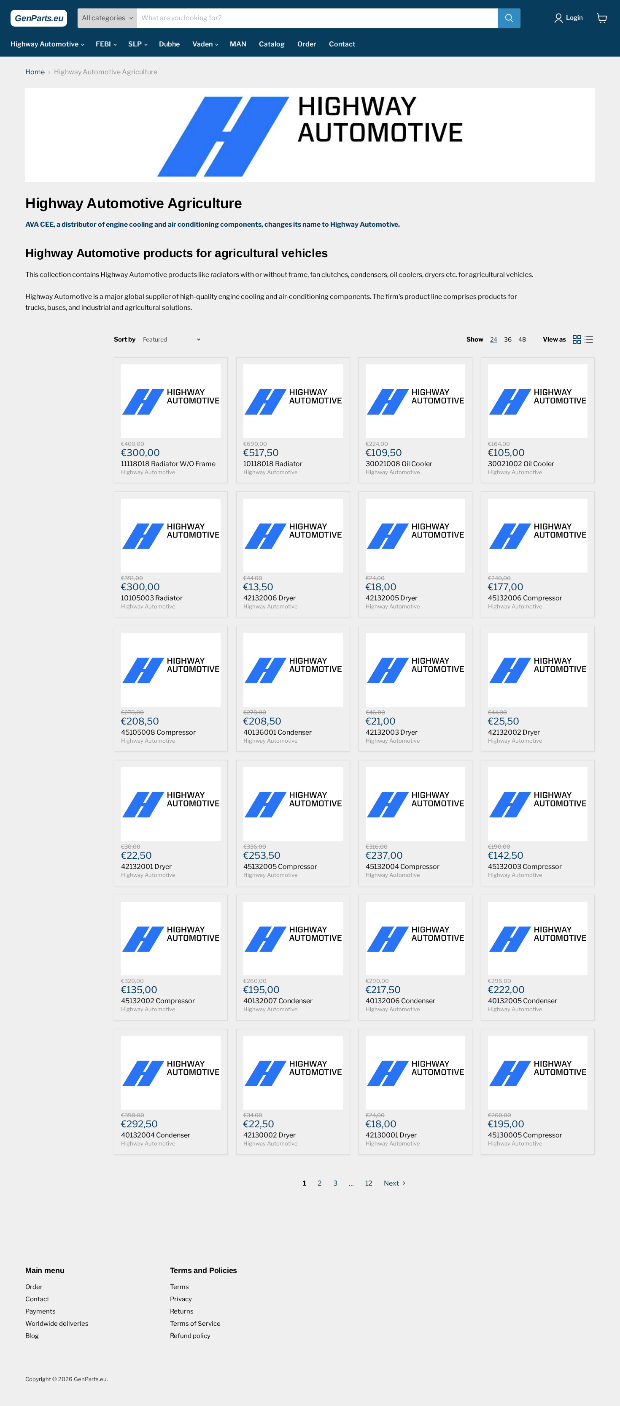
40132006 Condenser (400, 1001)
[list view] (589, 339)
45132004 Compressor (402, 867)
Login (574, 18)
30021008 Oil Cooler (399, 464)
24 (493, 339)
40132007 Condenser (278, 1001)
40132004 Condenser (155, 1135)
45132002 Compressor (158, 1001)
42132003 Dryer (392, 732)
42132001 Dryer (146, 867)
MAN (238, 44)
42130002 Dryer (269, 1135)
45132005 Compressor (280, 867)
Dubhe (169, 44)
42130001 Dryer (391, 1135)
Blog (32, 1336)
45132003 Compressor (525, 867)
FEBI (104, 44)
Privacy (181, 1299)
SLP (135, 44)
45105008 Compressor (158, 732)
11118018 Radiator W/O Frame (168, 464)
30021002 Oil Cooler (521, 464)
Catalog (272, 44)
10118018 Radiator (272, 464)
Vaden (203, 44)
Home (35, 72)
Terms (179, 1287)
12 (368, 1183)
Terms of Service (195, 1323)
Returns (182, 1311)
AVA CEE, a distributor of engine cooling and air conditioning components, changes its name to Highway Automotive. (212, 224)
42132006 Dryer (269, 598)
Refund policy (190, 1336)
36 (508, 339)
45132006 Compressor (525, 598)
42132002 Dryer (514, 732)
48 (522, 339)
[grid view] (577, 339)
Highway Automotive (45, 44)
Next (392, 1183)
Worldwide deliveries (57, 1323)
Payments (40, 1311)
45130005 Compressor (525, 1135)
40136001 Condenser (277, 732)
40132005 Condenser (522, 1001)
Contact (342, 44)
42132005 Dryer (392, 598)
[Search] (509, 18)
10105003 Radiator (152, 598)
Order (306, 44)
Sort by (124, 339)
